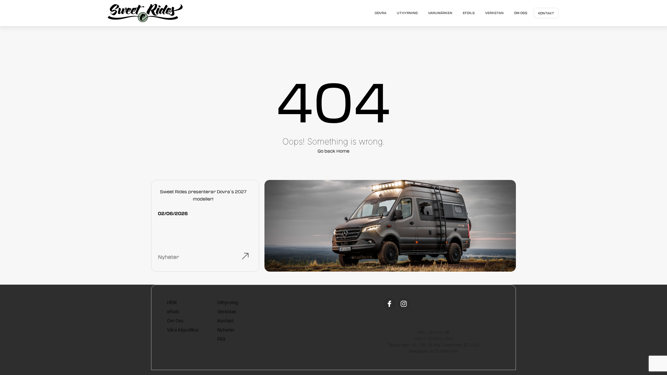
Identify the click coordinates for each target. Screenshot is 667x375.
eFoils (469, 12)
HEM (172, 302)
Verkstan (494, 12)
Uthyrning (407, 12)
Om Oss (520, 12)
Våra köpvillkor (183, 330)
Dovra (380, 12)
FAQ (221, 339)
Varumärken (440, 12)
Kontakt (546, 13)
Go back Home (333, 151)
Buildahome (447, 351)
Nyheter (226, 330)
